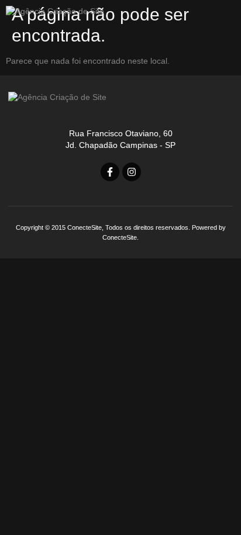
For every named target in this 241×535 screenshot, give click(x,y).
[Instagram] (131, 172)
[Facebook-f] (110, 172)
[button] (217, 16)
